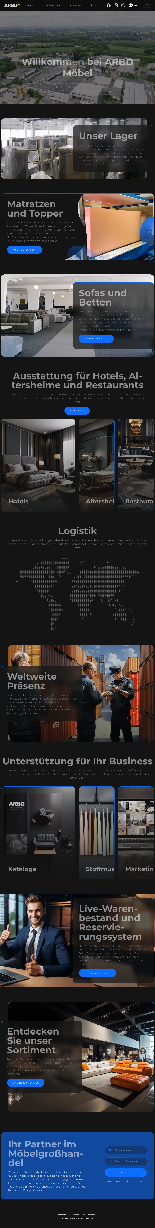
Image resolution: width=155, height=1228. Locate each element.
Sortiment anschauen (97, 973)
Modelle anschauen (24, 249)
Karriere (92, 1215)
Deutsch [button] (95, 5)
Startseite (29, 5)
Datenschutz (78, 1215)
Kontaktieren (126, 1172)
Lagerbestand (75, 5)
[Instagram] (116, 5)
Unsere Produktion (51, 5)
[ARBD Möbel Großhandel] (12, 5)
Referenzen (77, 410)
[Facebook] (108, 5)
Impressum (64, 1215)
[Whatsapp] (123, 5)
